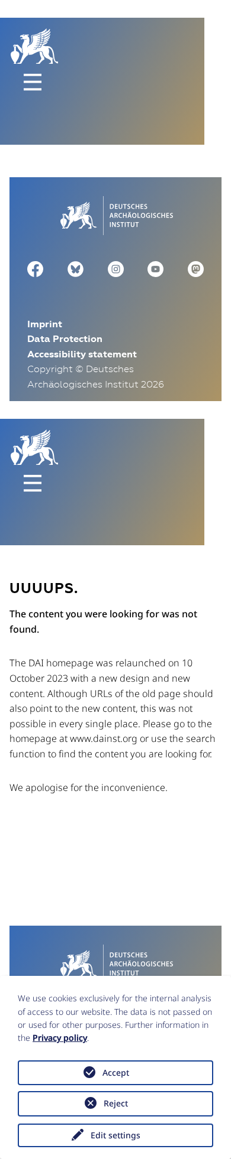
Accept (115, 1072)
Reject (116, 1103)
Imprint (44, 324)
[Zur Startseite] (115, 213)
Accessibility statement (82, 354)
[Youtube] (155, 268)
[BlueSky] (76, 268)
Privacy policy (60, 1037)
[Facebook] (35, 268)
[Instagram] (116, 268)
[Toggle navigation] (32, 82)
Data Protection (64, 338)
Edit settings (115, 1135)
